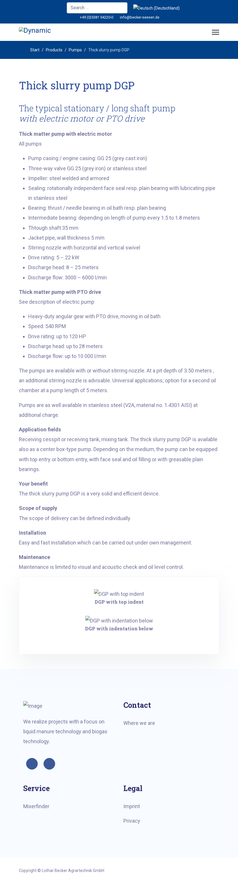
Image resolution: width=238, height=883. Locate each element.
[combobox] (97, 7)
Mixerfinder (36, 806)
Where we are (139, 723)
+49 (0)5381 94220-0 (96, 17)
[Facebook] (58, 8)
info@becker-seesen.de (139, 17)
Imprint (131, 806)
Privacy (131, 821)
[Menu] (215, 32)
